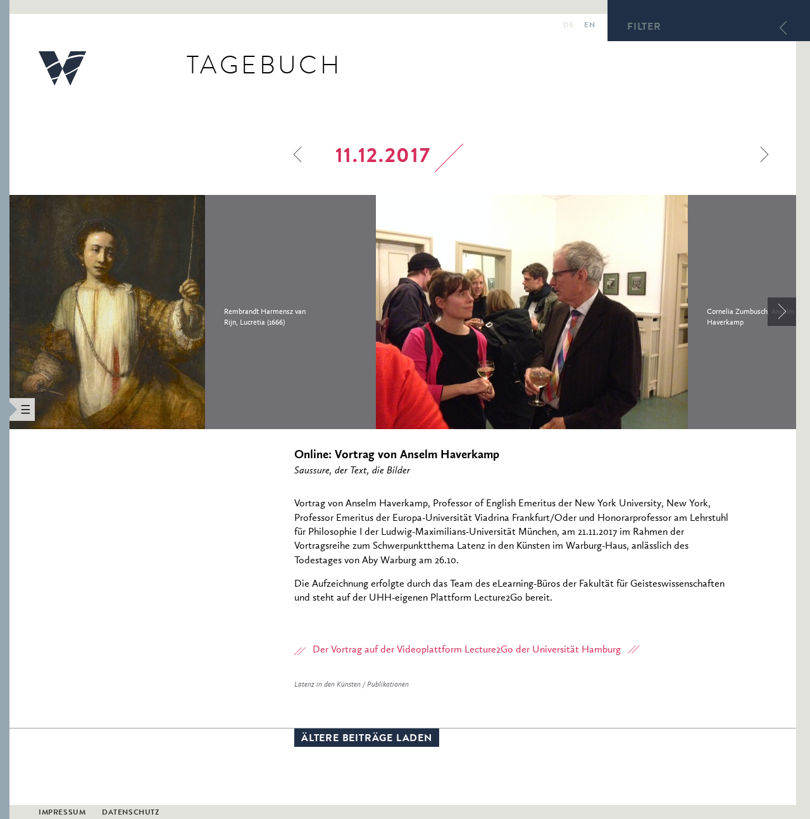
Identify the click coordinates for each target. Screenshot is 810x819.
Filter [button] (644, 28)
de (568, 26)
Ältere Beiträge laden (366, 739)
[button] (4, 409)
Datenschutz (130, 813)
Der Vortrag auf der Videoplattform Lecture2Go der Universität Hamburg (467, 650)
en (589, 26)
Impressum (62, 813)
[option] (192, 312)
